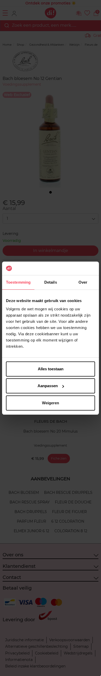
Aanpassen (48, 386)
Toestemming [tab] (18, 282)
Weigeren (50, 403)
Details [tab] (50, 282)
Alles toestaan (50, 369)
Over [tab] (82, 282)
